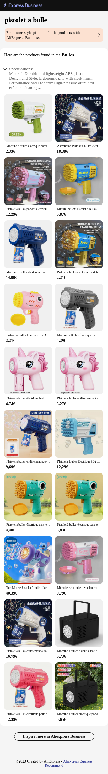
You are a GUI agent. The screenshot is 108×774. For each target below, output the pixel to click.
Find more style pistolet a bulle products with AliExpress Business (43, 35)
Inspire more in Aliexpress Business (54, 736)
